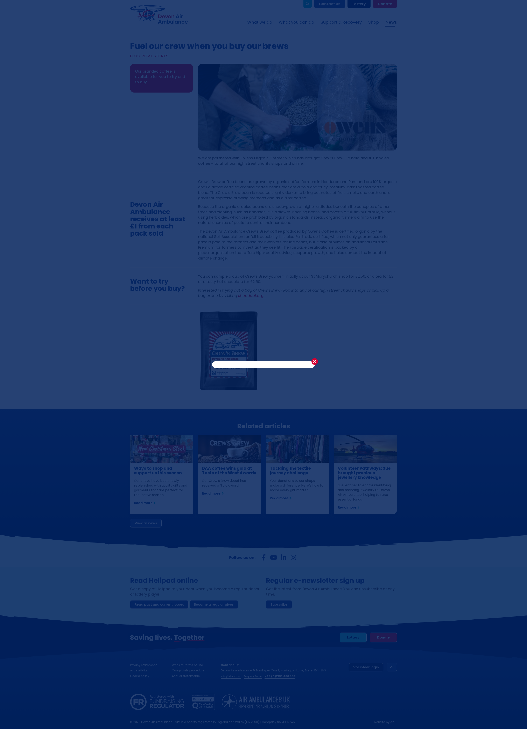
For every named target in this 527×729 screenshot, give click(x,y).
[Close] (314, 361)
